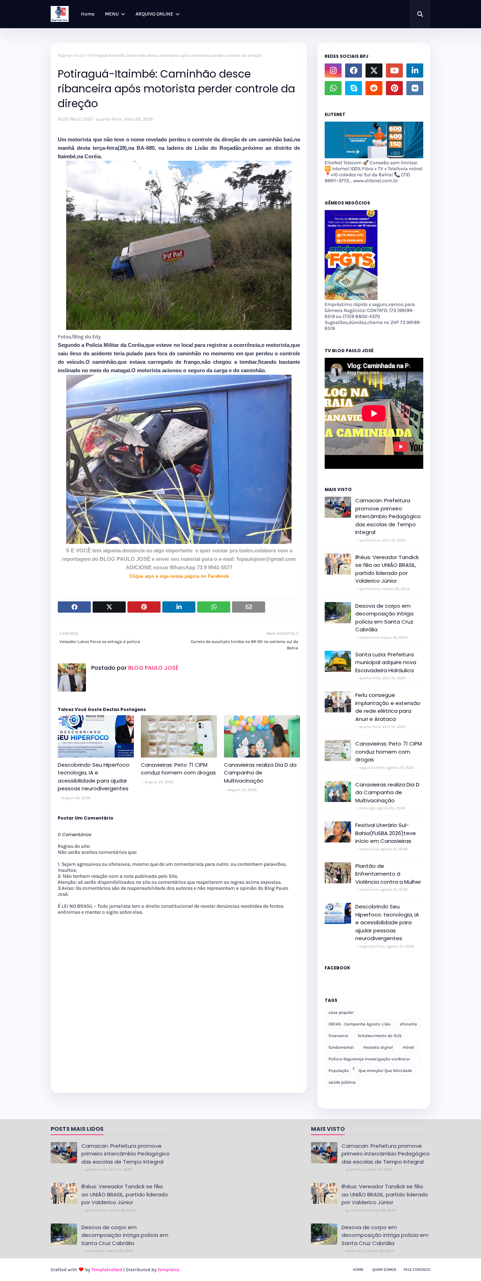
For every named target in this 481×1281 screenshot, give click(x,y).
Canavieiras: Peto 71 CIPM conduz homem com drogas (178, 769)
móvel (408, 1047)
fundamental (341, 1047)
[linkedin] (414, 70)
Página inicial (71, 55)
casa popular (341, 1012)
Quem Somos (384, 1269)
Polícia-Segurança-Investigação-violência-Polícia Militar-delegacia (370, 1060)
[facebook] (353, 70)
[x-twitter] (374, 70)
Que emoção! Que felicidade (385, 1070)
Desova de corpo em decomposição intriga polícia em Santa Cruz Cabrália (384, 617)
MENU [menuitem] (112, 14)
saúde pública (342, 1082)
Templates (168, 1269)
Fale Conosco (417, 1269)
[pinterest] (394, 88)
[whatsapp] (333, 88)
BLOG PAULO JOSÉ (75, 119)
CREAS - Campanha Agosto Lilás (360, 1024)
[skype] (353, 88)
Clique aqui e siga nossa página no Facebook (179, 576)
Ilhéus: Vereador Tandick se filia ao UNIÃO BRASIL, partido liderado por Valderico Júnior (387, 569)
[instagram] (333, 70)
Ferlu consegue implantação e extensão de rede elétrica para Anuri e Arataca (387, 707)
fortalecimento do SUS (379, 1035)
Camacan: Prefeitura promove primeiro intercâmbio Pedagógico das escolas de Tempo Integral (388, 516)
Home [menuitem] (87, 14)
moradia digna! (378, 1047)
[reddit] (374, 88)
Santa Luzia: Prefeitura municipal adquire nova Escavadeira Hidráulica (385, 662)
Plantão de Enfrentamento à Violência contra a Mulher (388, 873)
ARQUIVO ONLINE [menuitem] (154, 14)
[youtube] (394, 70)
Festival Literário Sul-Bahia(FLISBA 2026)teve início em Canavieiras (385, 833)
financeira (338, 1035)
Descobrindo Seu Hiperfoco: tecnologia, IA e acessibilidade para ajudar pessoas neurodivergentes (94, 776)
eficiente (408, 1024)
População (339, 1070)
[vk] (414, 88)
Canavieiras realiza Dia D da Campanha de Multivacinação (260, 772)
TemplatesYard (106, 1269)
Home (358, 1269)
